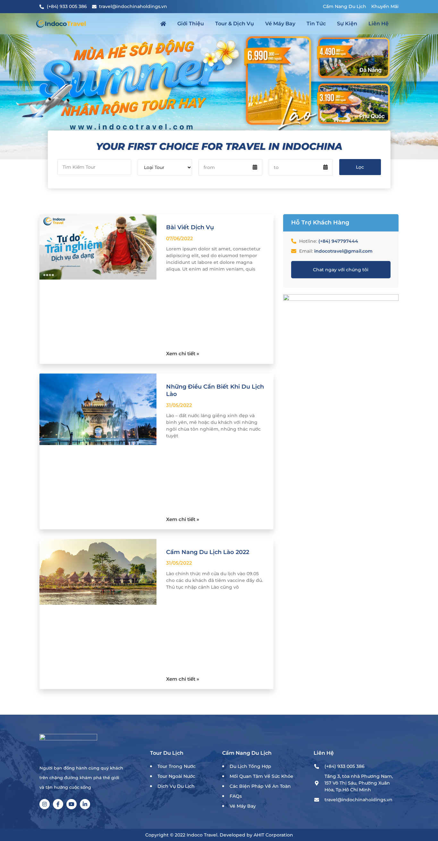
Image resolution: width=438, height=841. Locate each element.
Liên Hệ (378, 24)
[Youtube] (71, 804)
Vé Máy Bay (280, 24)
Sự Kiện (347, 24)
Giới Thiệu (190, 24)
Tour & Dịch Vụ (234, 24)
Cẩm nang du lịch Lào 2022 (207, 552)
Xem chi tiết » (182, 353)
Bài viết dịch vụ (190, 227)
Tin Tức (316, 24)
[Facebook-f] (58, 804)
